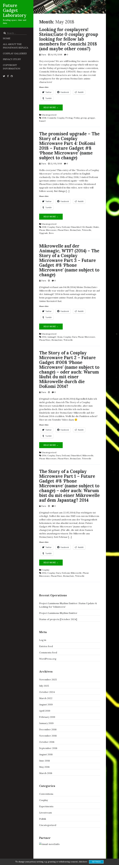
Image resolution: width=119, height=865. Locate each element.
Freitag (69, 118)
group (84, 118)
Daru (43, 54)
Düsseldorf (76, 227)
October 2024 (47, 692)
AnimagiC (51, 337)
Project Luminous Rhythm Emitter (58, 613)
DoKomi (66, 227)
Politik (42, 818)
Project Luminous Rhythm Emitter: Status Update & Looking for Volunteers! (68, 605)
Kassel (42, 121)
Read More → (53, 108)
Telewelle (86, 230)
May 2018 (44, 766)
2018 (44, 118)
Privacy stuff (12, 59)
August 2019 (46, 704)
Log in (42, 640)
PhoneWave (63, 230)
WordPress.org (47, 658)
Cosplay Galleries (15, 53)
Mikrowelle (87, 455)
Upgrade (43, 233)
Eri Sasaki (87, 227)
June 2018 (44, 760)
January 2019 (46, 723)
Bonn (59, 337)
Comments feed (48, 652)
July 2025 (44, 685)
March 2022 (45, 698)
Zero (51, 233)
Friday (77, 118)
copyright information (11, 67)
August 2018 (46, 754)
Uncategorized (49, 115)
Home (6, 38)
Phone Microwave (48, 230)
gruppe (91, 118)
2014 (44, 337)
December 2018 (47, 729)
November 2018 (48, 735)
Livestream (45, 812)
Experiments (46, 806)
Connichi (51, 118)
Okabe (96, 227)
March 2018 (45, 773)
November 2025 (48, 679)
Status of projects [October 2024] (58, 619)
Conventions (46, 793)
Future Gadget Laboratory (14, 10)
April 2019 (44, 710)
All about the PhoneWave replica (15, 46)
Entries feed (46, 646)
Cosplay (60, 118)
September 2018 (48, 748)
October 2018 (46, 741)
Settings (96, 862)
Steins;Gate (75, 230)
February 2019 (47, 716)
